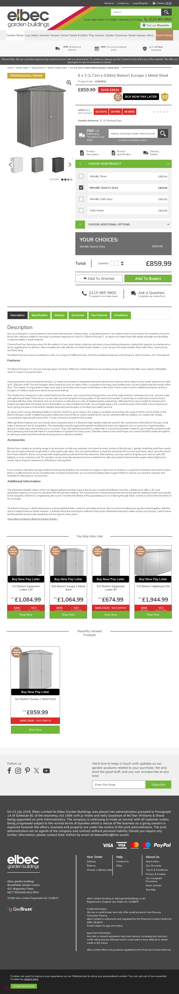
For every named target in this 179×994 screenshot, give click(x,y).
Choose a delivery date (99, 869)
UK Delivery (96, 135)
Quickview (77, 315)
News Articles (154, 885)
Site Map (151, 889)
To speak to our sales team (103, 295)
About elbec (152, 861)
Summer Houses (50, 35)
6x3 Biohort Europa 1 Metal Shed (35, 699)
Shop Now (26, 614)
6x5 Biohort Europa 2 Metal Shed (68, 588)
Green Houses (137, 35)
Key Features (99, 315)
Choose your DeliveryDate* (79, 48)
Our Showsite (153, 865)
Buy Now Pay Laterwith (164, 48)
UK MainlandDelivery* (38, 48)
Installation (121, 315)
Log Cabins (31, 35)
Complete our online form (151, 295)
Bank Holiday (164, 35)
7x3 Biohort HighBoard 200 (153, 586)
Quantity (103, 263)
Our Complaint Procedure (154, 880)
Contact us (123, 3)
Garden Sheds (15, 35)
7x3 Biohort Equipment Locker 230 (26, 588)
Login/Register (140, 3)
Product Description (92, 153)
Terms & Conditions (157, 869)
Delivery (60, 315)
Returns (91, 865)
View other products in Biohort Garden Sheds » (32, 518)
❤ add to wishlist (99, 278)
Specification (40, 315)
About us (109, 3)
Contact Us (122, 861)
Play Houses (96, 35)
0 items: (164, 3)
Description (17, 315)
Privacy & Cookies (156, 873)
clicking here (31, 979)
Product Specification (124, 153)
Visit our (157, 25)
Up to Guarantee (122, 48)
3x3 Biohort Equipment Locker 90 (111, 588)
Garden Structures (116, 35)
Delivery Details (154, 153)
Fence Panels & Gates (74, 35)
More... (151, 35)
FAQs (119, 865)
